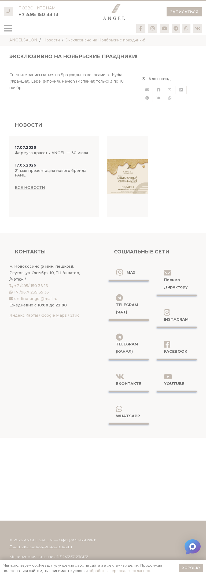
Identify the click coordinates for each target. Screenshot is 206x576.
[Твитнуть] (169, 90)
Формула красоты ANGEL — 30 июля (51, 152)
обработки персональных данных (119, 570)
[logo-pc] (114, 12)
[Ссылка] (140, 28)
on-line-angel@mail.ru (35, 298)
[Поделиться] (158, 90)
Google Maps (54, 315)
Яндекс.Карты (23, 315)
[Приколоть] (147, 98)
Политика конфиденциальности (40, 546)
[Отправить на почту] (147, 90)
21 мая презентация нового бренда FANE (50, 173)
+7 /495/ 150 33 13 (31, 285)
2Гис (74, 315)
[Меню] (8, 28)
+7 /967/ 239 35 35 (31, 292)
